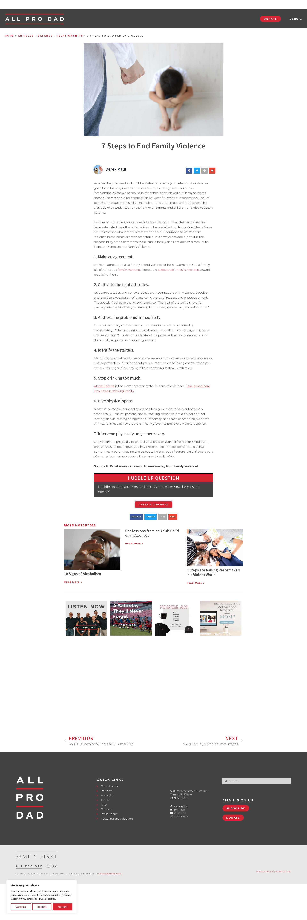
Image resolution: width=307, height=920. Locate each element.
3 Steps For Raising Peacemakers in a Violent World (214, 572)
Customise (21, 906)
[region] (41, 897)
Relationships (70, 35)
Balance (45, 35)
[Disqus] (153, 680)
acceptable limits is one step (178, 270)
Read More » (73, 581)
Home (9, 35)
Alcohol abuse (104, 386)
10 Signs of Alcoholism (82, 573)
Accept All (62, 906)
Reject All (41, 906)
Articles (26, 35)
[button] (189, 171)
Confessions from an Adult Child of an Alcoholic (152, 533)
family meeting (129, 270)
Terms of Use (283, 871)
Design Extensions (109, 873)
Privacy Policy (265, 871)
